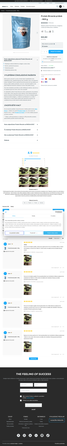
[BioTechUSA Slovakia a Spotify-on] (36, 436)
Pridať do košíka (56, 51)
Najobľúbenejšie (10, 421)
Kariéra (50, 3)
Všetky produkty (10, 426)
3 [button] (16, 52)
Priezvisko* (23, 384)
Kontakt (25, 419)
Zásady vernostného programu (41, 424)
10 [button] (25, 52)
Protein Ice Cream (19, 112)
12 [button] (28, 52)
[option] (21, 32)
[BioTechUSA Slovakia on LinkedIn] (42, 436)
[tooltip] (37, 189)
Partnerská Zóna (26, 427)
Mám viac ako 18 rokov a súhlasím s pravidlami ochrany (33, 397)
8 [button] (23, 52)
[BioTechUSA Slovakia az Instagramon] (24, 436)
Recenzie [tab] (6, 207)
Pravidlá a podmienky (60, 443)
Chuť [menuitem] (25, 202)
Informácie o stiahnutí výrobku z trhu (25, 424)
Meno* (36, 384)
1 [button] (14, 52)
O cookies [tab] (53, 215)
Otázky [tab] (12, 207)
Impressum (41, 426)
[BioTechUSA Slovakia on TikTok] (47, 436)
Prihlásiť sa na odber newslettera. (30, 400)
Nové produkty (10, 424)
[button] (47, 23)
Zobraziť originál (39, 252)
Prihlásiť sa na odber (33, 405)
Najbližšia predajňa (56, 420)
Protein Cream (22, 110)
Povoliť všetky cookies (53, 232)
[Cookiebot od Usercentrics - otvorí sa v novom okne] (56, 212)
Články (40, 3)
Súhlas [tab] (14, 215)
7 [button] (21, 52)
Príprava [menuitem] (30, 202)
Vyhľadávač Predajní (56, 416)
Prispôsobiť (32, 232)
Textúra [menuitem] (35, 202)
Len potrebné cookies (14, 232)
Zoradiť (50, 238)
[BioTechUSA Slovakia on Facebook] (18, 436)
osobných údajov (30, 397)
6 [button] (20, 52)
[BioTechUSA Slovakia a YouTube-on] (30, 436)
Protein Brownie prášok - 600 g (13, 248)
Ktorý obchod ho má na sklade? (47, 67)
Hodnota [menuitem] (41, 202)
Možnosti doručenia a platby (25, 421)
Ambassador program (59, 3)
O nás (45, 3)
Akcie (10, 419)
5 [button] (19, 52)
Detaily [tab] (33, 215)
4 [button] (18, 52)
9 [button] (24, 52)
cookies (21, 443)
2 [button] (15, 52)
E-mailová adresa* (25, 390)
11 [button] (27, 52)
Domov (2, 10)
